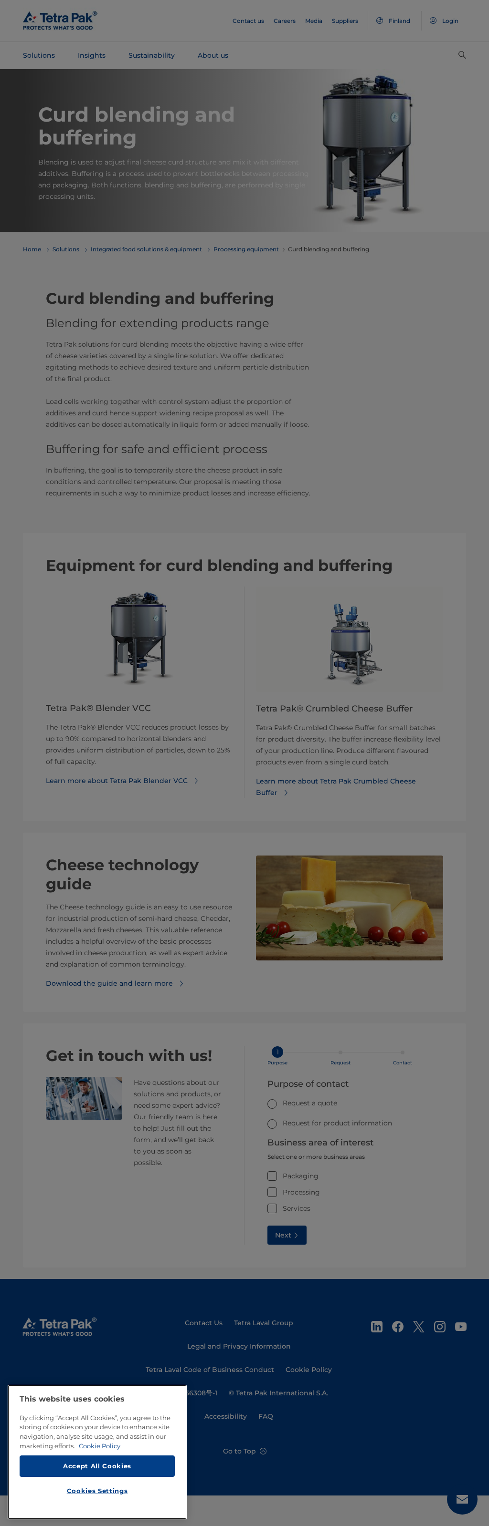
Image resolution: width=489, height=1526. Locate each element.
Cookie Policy (99, 1446)
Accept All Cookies (97, 1466)
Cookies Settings (97, 1491)
